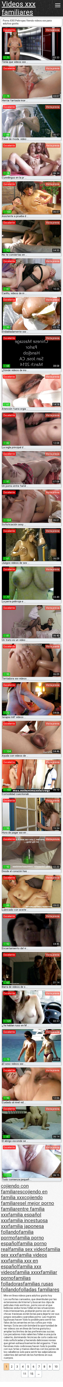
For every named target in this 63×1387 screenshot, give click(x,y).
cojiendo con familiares (15, 1189)
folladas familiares (39, 1289)
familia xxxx (28, 1272)
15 (31, 1373)
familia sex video (27, 1249)
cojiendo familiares (22, 1200)
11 (24, 1373)
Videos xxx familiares (19, 8)
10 (56, 1366)
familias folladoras (16, 1281)
